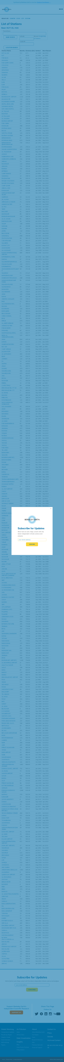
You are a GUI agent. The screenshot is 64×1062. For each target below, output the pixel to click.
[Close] (51, 508)
